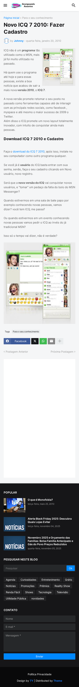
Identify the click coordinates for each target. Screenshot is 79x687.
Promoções (27, 585)
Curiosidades (28, 579)
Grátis (68, 579)
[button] (5, 5)
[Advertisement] (34, 418)
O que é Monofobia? (40, 499)
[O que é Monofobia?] (14, 505)
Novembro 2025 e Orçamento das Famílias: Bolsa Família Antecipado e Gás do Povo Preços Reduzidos (50, 541)
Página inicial (11, 18)
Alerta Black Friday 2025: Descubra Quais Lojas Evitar (50, 520)
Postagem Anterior (17, 351)
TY (31, 680)
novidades (37, 598)
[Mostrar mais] (59, 341)
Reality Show (62, 585)
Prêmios (44, 585)
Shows (29, 592)
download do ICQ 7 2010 (28, 151)
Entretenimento (51, 579)
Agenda (10, 579)
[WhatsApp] (43, 341)
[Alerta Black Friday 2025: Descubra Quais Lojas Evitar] (14, 524)
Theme (57, 680)
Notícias (11, 585)
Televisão (62, 592)
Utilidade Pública (16, 598)
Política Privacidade (39, 674)
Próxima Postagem (62, 351)
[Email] (51, 341)
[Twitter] (35, 341)
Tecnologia (44, 592)
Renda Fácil (13, 592)
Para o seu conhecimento (37, 18)
